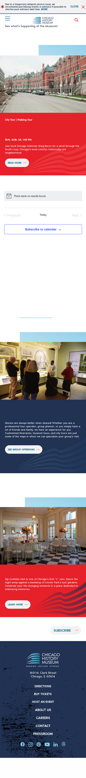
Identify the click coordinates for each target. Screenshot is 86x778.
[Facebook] (22, 744)
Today (43, 214)
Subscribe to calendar (40, 229)
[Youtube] (47, 744)
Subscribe (62, 630)
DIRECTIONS (43, 686)
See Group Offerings (21, 449)
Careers (43, 717)
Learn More (15, 604)
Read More (14, 162)
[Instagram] (30, 744)
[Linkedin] (55, 744)
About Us (43, 709)
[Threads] (64, 744)
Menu (8, 18)
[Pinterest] (39, 744)
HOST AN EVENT (43, 701)
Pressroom (43, 733)
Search (77, 19)
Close (74, 6)
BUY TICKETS (43, 694)
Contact (43, 725)
